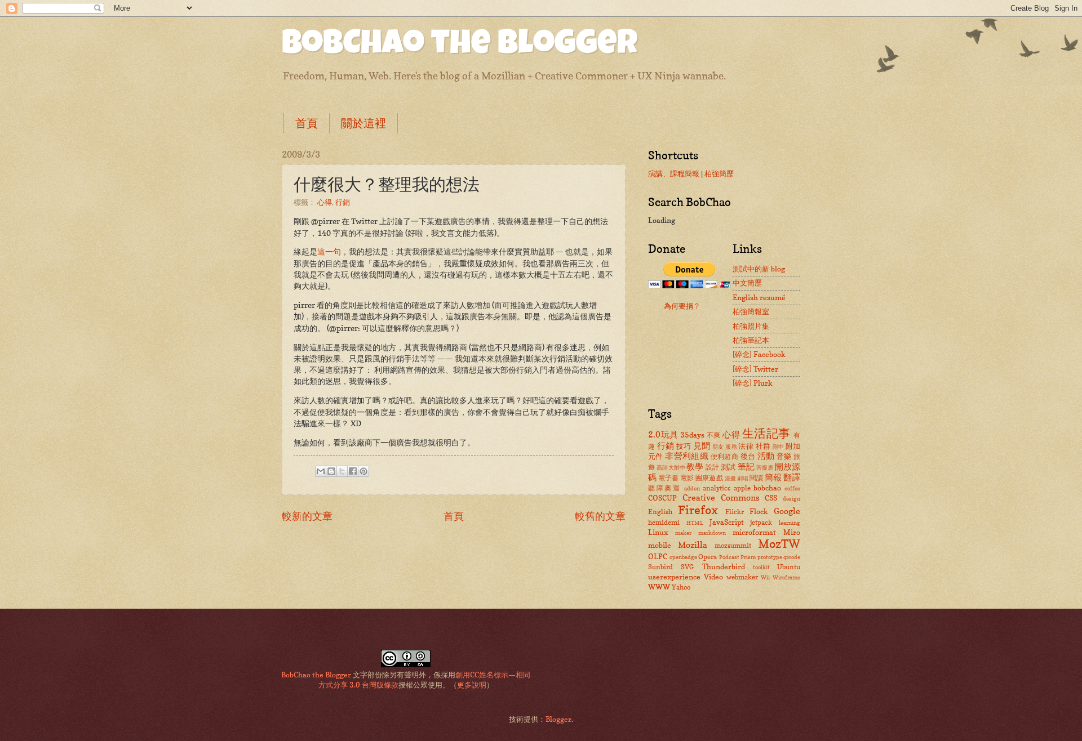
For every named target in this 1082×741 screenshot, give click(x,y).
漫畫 (730, 478)
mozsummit (733, 546)
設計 (712, 467)
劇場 (742, 478)
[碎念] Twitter (755, 368)
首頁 (306, 123)
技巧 (683, 445)
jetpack (761, 522)
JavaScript (726, 521)
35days (692, 434)
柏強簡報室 (751, 311)
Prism (748, 556)
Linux (658, 532)
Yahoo (681, 587)
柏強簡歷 (719, 173)
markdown (712, 532)
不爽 (714, 435)
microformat (754, 532)
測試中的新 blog (759, 268)
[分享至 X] (342, 471)
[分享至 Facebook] (352, 471)
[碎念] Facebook (759, 354)
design (791, 498)
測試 (728, 466)
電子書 (668, 478)
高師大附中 (671, 467)
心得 (324, 202)
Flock (759, 511)
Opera (707, 557)
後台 (748, 456)
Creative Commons (721, 497)
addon (692, 488)
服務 (731, 446)
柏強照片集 (751, 326)
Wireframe (786, 577)
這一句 (329, 251)
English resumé (759, 297)
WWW (659, 586)
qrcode (791, 556)
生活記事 (766, 433)
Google (787, 511)
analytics (716, 488)
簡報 (773, 477)
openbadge (683, 556)
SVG (687, 567)
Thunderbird (723, 566)
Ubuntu (788, 567)
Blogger (558, 719)
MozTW (779, 544)
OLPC (657, 556)
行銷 (342, 202)
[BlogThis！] (331, 471)
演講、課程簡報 (673, 173)
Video (713, 576)
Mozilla (692, 544)
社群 (763, 445)
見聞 (702, 445)
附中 (778, 446)
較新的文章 (307, 516)
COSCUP (662, 497)
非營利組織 (686, 455)
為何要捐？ (682, 305)
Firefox (698, 510)
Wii (765, 577)
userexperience (674, 576)
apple (742, 488)
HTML (694, 522)
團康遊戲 (708, 478)
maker (683, 532)
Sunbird (660, 567)
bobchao (767, 487)
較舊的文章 (600, 516)
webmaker (742, 577)
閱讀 (756, 478)
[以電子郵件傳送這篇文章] (320, 471)
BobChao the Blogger (459, 46)
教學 (694, 466)
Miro (791, 532)
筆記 (746, 466)
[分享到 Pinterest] (363, 471)
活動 (766, 455)
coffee (792, 488)
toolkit (761, 567)
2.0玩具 (663, 434)
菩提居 (764, 467)
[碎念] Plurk (753, 382)
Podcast (729, 556)
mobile (659, 545)
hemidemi (664, 522)
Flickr (734, 512)
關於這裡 (363, 123)
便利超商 (725, 457)
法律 (745, 445)
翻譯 (791, 477)
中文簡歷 (747, 282)
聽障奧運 (664, 488)
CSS (771, 497)
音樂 (784, 456)
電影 (687, 478)
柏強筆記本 (751, 340)
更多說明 (471, 684)
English (660, 512)
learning (789, 522)
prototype (769, 556)
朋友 (718, 446)
